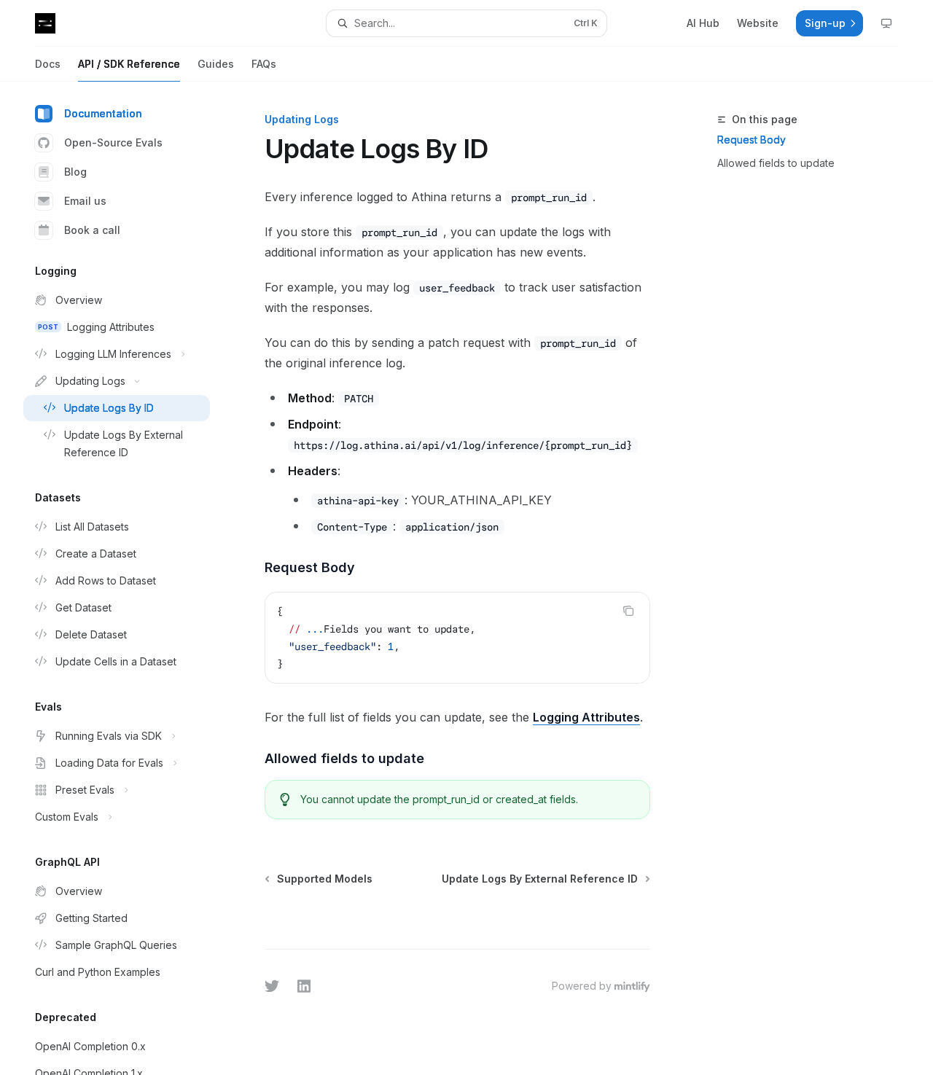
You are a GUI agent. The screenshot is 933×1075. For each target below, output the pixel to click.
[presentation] (128, 578)
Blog (75, 171)
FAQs (263, 64)
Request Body (751, 139)
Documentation (103, 113)
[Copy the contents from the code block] (628, 610)
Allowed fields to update (776, 163)
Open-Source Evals (113, 142)
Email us (85, 201)
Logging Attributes (586, 717)
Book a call (92, 230)
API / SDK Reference (129, 64)
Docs (47, 64)
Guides (216, 64)
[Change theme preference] (886, 23)
